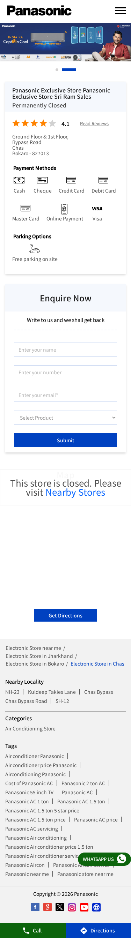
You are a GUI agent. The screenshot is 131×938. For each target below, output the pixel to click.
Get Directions (65, 615)
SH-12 (62, 700)
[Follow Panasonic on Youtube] (84, 907)
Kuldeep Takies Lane (52, 691)
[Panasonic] (39, 10)
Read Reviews (94, 123)
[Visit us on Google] (47, 907)
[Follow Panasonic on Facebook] (35, 907)
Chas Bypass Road (26, 700)
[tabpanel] (65, 42)
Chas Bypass (98, 691)
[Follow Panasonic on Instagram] (71, 907)
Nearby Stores (75, 491)
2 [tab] (63, 70)
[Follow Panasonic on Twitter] (59, 907)
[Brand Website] (96, 907)
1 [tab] (57, 70)
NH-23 (12, 691)
